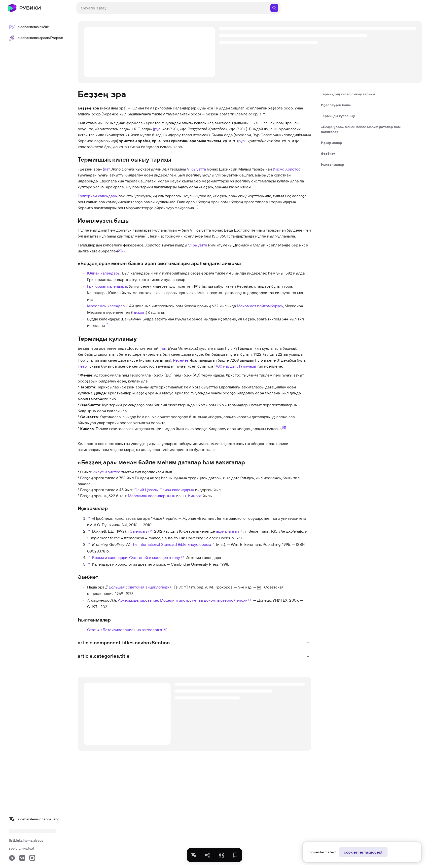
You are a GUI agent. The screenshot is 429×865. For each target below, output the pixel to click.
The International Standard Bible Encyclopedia (171, 544)
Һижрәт (139, 312)
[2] (120, 250)
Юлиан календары (103, 273)
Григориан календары (98, 195)
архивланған (227, 531)
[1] (196, 206)
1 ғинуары (247, 366)
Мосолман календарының (151, 495)
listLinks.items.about (26, 840)
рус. (157, 128)
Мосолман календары (107, 305)
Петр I (83, 366)
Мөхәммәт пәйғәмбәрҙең (260, 305)
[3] (123, 250)
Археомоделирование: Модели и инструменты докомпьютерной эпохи (183, 600)
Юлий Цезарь (146, 489)
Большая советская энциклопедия (140, 587)
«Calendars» (138, 531)
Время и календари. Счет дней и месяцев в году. (136, 557)
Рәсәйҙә (180, 360)
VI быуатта (196, 169)
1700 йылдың (226, 366)
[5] (284, 427)
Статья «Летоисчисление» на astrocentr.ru (125, 629)
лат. (107, 169)
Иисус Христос (287, 169)
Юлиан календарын (176, 489)
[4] (107, 324)
